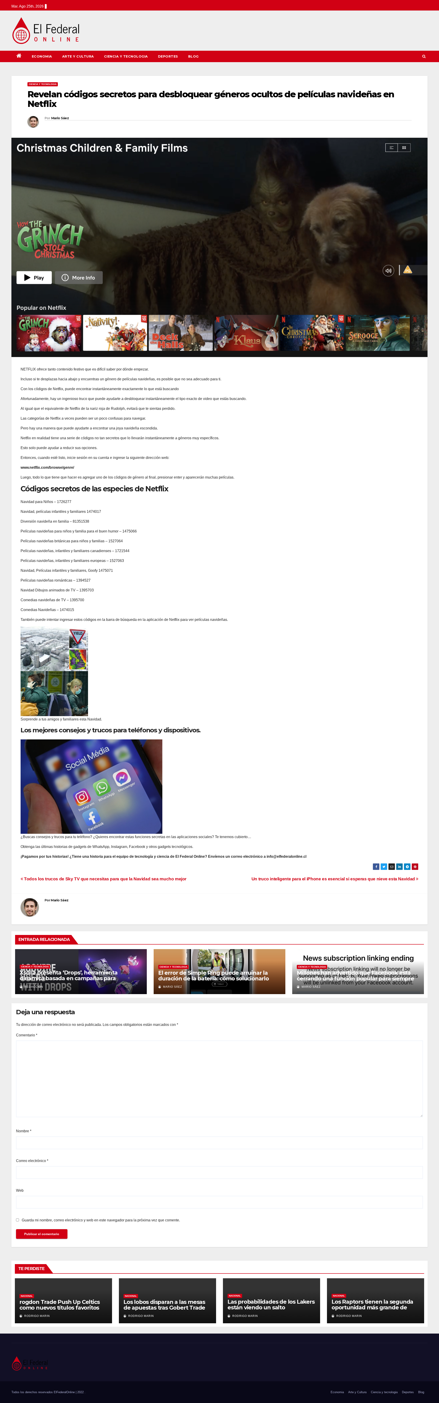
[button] (424, 56)
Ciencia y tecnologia (126, 56)
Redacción (33, 986)
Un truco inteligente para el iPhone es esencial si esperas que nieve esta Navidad (334, 878)
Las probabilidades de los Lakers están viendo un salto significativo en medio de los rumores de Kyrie (271, 1310)
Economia (42, 56)
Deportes (168, 56)
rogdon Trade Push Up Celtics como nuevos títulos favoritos (59, 1305)
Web (20, 1190)
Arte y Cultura (78, 56)
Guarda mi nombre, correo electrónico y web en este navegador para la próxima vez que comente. (101, 1220)
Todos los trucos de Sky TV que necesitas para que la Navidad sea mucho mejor (104, 878)
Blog (193, 56)
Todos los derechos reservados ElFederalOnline (43, 1392)
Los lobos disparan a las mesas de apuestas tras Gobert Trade (164, 1305)
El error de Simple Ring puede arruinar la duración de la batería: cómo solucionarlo (213, 975)
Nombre (23, 1131)
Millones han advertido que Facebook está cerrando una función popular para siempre (355, 975)
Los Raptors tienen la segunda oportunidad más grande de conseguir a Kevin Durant (372, 1307)
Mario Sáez (60, 118)
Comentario (26, 1035)
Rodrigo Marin (36, 1316)
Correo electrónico (32, 1161)
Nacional (27, 1296)
